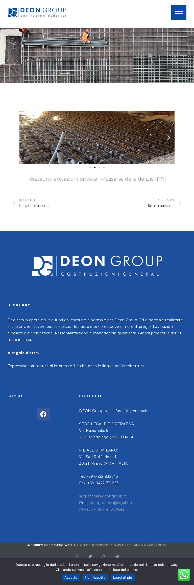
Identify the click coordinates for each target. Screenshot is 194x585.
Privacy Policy (153, 545)
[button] (25, 138)
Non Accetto (95, 577)
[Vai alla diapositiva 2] (94, 167)
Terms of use (121, 545)
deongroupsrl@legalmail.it (112, 502)
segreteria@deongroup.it (102, 496)
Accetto (70, 577)
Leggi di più (122, 577)
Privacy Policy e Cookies (101, 509)
